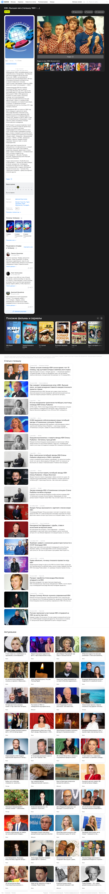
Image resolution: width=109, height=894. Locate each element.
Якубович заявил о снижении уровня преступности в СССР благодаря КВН (50, 544)
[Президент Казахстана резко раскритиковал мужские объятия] (42, 827)
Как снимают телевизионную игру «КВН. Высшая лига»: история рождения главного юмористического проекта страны (51, 387)
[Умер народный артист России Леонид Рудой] (42, 674)
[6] (21, 189)
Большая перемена (61, 345)
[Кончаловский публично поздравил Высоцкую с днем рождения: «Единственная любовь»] (67, 852)
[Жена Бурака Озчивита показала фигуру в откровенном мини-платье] (67, 725)
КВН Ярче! (9, 345)
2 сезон (17, 234)
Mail (3, 892)
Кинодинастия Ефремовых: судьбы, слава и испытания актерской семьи (47, 526)
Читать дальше (10, 266)
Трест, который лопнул (95, 345)
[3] (13, 189)
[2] (10, 189)
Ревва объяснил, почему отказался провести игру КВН (49, 561)
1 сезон (8, 234)
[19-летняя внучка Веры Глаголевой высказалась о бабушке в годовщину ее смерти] (16, 878)
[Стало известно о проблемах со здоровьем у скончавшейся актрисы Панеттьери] (16, 648)
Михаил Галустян (20, 202)
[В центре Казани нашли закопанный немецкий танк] (67, 878)
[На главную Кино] (6, 2)
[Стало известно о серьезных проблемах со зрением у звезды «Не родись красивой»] (93, 750)
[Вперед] (101, 318)
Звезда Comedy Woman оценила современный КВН (50, 595)
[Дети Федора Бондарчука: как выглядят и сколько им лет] (67, 801)
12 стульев (42, 345)
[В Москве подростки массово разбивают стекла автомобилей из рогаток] (93, 648)
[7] (23, 189)
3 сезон (25, 234)
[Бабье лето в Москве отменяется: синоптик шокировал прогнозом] (16, 776)
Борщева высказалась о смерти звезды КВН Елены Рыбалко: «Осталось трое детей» (50, 439)
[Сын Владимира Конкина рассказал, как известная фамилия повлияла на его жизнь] (67, 699)
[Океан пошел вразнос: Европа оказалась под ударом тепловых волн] (93, 699)
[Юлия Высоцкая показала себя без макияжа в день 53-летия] (67, 827)
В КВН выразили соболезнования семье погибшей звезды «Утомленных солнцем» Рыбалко (49, 421)
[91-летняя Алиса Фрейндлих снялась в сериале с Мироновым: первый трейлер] (16, 674)
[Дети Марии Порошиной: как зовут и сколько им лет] (67, 648)
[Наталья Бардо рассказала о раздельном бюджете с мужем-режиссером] (93, 852)
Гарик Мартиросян (20, 204)
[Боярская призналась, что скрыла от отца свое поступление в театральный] (42, 801)
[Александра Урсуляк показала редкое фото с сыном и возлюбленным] (42, 852)
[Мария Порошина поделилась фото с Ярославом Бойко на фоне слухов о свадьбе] (42, 648)
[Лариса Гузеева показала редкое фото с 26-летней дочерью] (16, 725)
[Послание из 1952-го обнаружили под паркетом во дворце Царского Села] (42, 699)
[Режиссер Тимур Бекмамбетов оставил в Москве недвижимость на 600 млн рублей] (67, 674)
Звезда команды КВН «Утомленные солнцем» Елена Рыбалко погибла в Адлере (50, 491)
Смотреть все (28, 247)
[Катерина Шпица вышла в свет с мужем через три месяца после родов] (93, 725)
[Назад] (97, 318)
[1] (7, 189)
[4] (15, 189)
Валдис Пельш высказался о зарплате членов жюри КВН (50, 509)
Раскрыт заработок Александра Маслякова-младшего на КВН (47, 579)
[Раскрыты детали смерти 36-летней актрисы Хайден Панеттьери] (93, 776)
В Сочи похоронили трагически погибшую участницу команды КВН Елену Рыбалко (51, 404)
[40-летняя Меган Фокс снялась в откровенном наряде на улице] (67, 750)
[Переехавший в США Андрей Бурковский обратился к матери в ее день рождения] (16, 750)
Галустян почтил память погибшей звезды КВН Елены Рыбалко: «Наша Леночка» (48, 474)
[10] (31, 189)
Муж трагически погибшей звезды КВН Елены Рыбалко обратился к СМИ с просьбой (48, 456)
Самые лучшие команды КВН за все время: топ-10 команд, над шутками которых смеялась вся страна (50, 369)
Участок (74, 345)
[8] (26, 189)
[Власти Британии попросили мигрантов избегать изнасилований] (67, 776)
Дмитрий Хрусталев (21, 199)
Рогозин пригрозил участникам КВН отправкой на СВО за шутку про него (49, 614)
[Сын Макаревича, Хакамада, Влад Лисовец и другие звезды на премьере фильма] (16, 852)
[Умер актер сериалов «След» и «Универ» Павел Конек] (42, 878)
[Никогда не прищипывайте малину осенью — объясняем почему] (16, 801)
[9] (29, 189)
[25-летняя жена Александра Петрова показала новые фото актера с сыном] (93, 801)
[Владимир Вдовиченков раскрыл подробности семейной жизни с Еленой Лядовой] (93, 674)
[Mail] (2, 2)
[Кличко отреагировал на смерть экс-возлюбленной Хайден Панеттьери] (16, 827)
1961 (6, 60)
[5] (18, 189)
